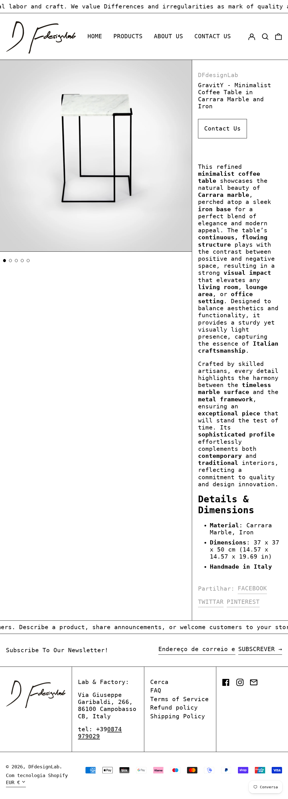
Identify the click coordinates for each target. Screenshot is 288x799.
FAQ (155, 690)
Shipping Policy (177, 716)
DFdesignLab (218, 75)
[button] (265, 36)
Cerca (159, 682)
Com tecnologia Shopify (37, 775)
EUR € (13, 782)
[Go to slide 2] (10, 260)
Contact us (212, 36)
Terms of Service (179, 699)
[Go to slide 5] (28, 260)
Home (94, 36)
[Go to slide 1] (4, 260)
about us (168, 36)
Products (128, 36)
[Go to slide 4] (22, 260)
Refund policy (174, 707)
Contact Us (222, 128)
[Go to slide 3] (16, 260)
